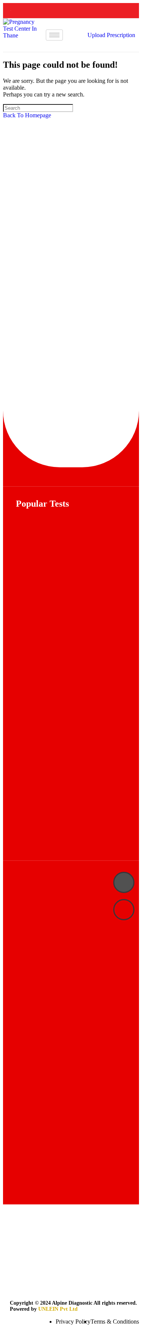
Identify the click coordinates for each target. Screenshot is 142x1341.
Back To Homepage (27, 115)
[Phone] (123, 882)
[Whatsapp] (123, 909)
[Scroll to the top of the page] (5, 1334)
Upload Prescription (111, 35)
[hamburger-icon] (54, 35)
